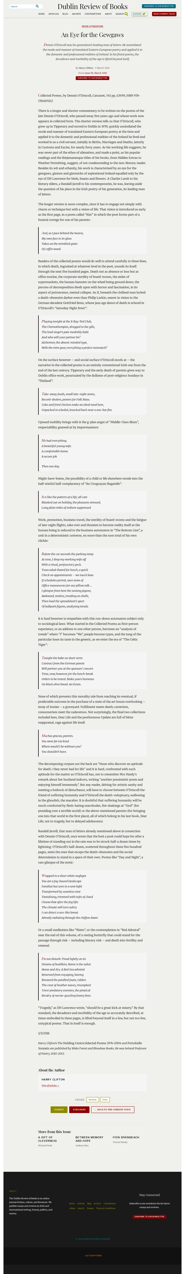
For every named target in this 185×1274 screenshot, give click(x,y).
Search (81, 1208)
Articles (53, 14)
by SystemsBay (94, 1255)
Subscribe (79, 1109)
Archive (76, 14)
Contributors (93, 14)
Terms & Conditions (105, 1208)
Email (105, 1100)
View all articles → (50, 1085)
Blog (65, 14)
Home (41, 14)
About (108, 14)
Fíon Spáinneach (126, 1137)
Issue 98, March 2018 (96, 73)
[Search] (37, 6)
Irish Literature (92, 26)
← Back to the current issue (113, 1109)
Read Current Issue (164, 14)
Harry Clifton (86, 68)
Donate (137, 14)
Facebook (93, 1100)
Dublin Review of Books (93, 6)
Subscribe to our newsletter (159, 6)
